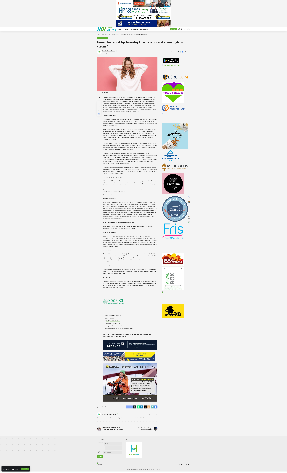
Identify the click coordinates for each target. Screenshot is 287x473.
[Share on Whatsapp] (138, 406)
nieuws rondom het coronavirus (135, 226)
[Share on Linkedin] (141, 406)
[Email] (148, 406)
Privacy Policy (6, 469)
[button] (25, 469)
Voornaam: (100, 443)
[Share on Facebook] (176, 52)
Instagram (123, 326)
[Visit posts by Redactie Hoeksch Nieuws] (99, 414)
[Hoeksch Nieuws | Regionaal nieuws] (106, 29)
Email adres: (99, 452)
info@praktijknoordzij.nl (113, 320)
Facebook (115, 326)
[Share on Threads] (145, 406)
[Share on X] (178, 52)
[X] (187, 464)
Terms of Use (14, 469)
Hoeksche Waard (102, 38)
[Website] (153, 414)
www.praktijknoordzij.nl (113, 323)
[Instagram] (156, 414)
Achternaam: (101, 447)
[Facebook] (154, 414)
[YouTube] (189, 464)
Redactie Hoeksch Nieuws (108, 51)
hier (106, 336)
